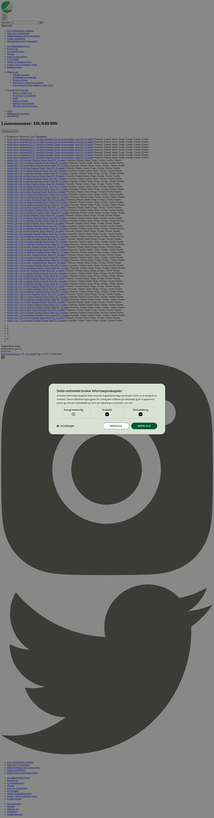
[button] (65, 426)
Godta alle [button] (144, 425)
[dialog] (107, 409)
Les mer (128, 402)
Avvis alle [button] (116, 425)
